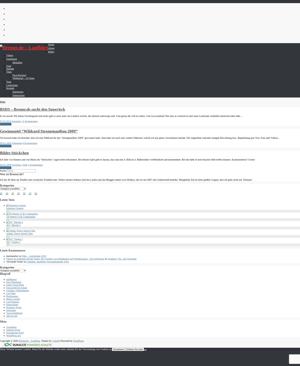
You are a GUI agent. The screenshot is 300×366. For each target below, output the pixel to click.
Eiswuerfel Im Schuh (16, 287)
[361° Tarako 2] (14, 239)
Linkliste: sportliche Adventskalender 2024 (48, 261)
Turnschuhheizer (14, 313)
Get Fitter (11, 293)
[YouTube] (25, 194)
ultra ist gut (11, 316)
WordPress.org (13, 335)
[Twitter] (8, 194)
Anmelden (11, 327)
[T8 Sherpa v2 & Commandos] (22, 214)
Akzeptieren (118, 349)
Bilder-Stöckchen (14, 153)
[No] (145, 350)
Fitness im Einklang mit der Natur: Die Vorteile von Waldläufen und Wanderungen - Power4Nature (55, 259)
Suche (3, 170)
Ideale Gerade (13, 299)
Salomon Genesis (14, 208)
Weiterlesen (5, 124)
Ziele (25, 165)
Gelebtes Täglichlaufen (17, 290)
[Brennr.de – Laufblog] (24, 47)
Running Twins (14, 307)
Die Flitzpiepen (13, 282)
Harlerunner (12, 296)
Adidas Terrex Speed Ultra (19, 233)
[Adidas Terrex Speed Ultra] (20, 230)
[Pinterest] (14, 194)
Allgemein (17, 143)
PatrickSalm (12, 304)
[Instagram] (31, 194)
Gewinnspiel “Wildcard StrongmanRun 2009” (39, 131)
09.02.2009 (5, 143)
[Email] (37, 194)
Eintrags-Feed (13, 330)
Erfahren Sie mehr (134, 349)
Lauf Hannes (12, 302)
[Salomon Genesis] (16, 205)
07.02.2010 (5, 121)
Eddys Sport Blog (15, 285)
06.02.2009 (5, 165)
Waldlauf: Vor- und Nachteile (122, 259)
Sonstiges (16, 121)
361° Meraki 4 (13, 225)
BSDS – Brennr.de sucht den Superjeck (32, 109)
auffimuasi (11, 279)
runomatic (11, 310)
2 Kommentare (35, 165)
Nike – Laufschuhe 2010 (34, 256)
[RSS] (19, 194)
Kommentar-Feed (15, 332)
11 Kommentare (30, 121)
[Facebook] (2, 194)
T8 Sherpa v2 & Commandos (20, 216)
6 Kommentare (30, 143)
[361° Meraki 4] (14, 222)
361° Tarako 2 (13, 242)
